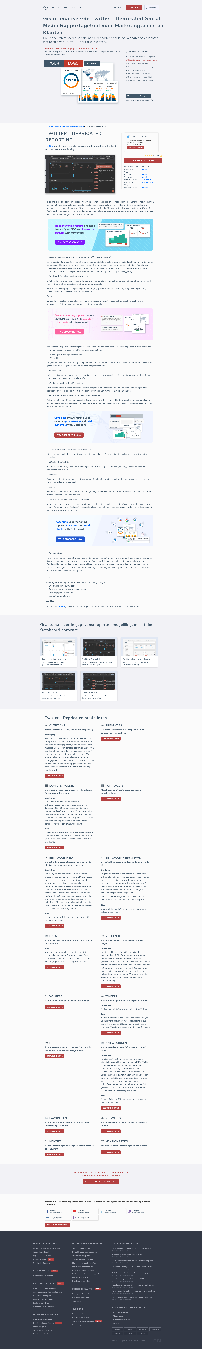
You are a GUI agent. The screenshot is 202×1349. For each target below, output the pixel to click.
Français (117, 1333)
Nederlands (155, 1329)
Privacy (114, 1341)
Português (142, 1329)
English (117, 1329)
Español (130, 1329)
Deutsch (142, 1333)
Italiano (130, 1333)
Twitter (49, 146)
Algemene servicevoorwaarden (132, 1341)
